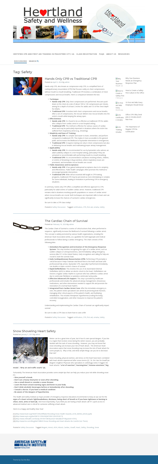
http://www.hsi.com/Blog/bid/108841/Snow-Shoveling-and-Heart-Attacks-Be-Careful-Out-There (51, 421)
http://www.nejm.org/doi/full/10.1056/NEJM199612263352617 (39, 416)
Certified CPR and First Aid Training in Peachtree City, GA (43, 54)
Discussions (20, 61)
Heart (78, 427)
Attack (60, 427)
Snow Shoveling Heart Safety (34, 331)
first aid (90, 207)
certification (77, 207)
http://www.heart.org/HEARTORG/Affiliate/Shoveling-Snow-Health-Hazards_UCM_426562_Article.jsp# (53, 414)
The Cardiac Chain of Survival (66, 221)
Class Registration (86, 54)
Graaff (72, 427)
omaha (96, 207)
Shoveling (90, 427)
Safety (102, 207)
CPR (84, 207)
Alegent (44, 427)
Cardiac (66, 427)
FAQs (101, 54)
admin (67, 82)
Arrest (50, 427)
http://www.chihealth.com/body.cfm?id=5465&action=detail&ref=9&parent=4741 (46, 419)
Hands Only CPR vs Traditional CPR (71, 78)
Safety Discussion (59, 207)
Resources (124, 54)
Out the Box (25, 460)
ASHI (55, 427)
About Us (111, 54)
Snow (97, 427)
